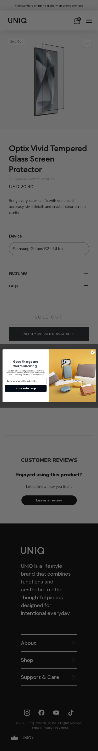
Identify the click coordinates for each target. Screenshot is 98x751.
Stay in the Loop (26, 388)
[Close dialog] (92, 352)
